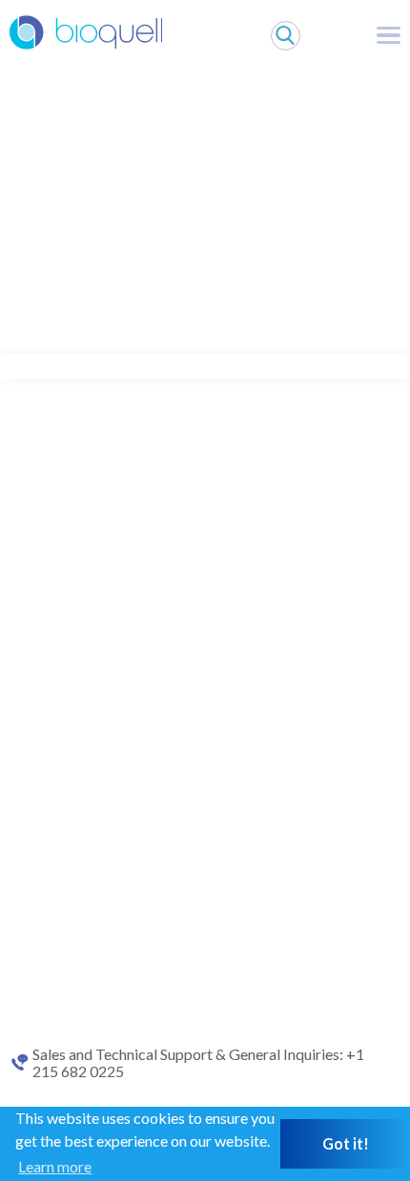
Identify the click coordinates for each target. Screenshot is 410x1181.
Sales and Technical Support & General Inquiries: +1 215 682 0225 (198, 1063)
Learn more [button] (55, 1166)
